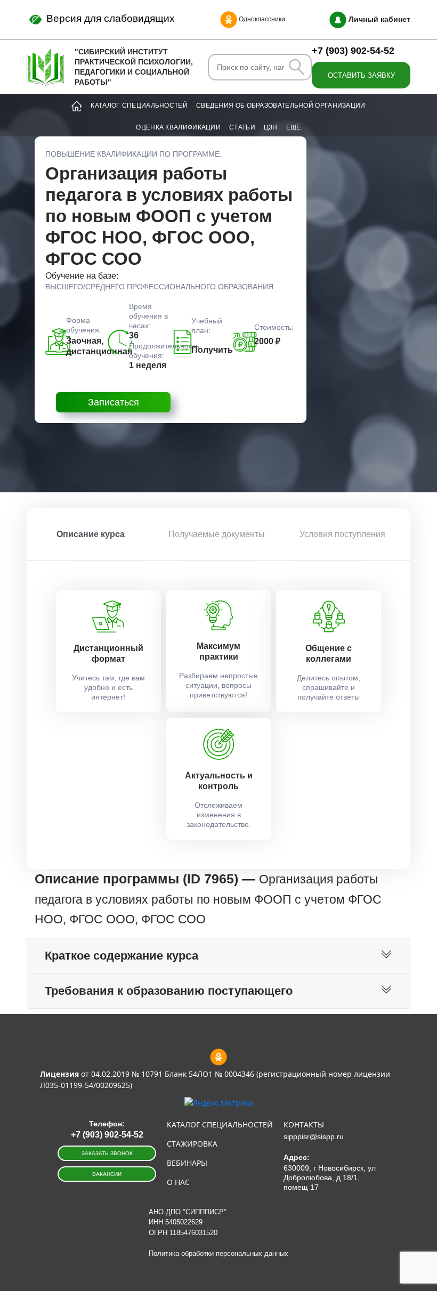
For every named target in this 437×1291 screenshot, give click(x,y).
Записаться (113, 402)
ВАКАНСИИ (107, 1174)
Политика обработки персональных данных (218, 1253)
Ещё (293, 127)
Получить (212, 349)
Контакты (304, 1124)
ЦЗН (271, 127)
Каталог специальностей (139, 105)
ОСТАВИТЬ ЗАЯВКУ (361, 75)
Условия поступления (342, 534)
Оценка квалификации (178, 127)
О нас (178, 1182)
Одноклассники (261, 19)
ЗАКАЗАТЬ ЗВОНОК (107, 1153)
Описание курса (90, 534)
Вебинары (187, 1163)
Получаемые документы (216, 534)
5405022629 (184, 1222)
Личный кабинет (378, 19)
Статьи (242, 127)
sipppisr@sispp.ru (314, 1136)
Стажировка (192, 1144)
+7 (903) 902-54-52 (353, 50)
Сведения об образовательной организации (281, 105)
